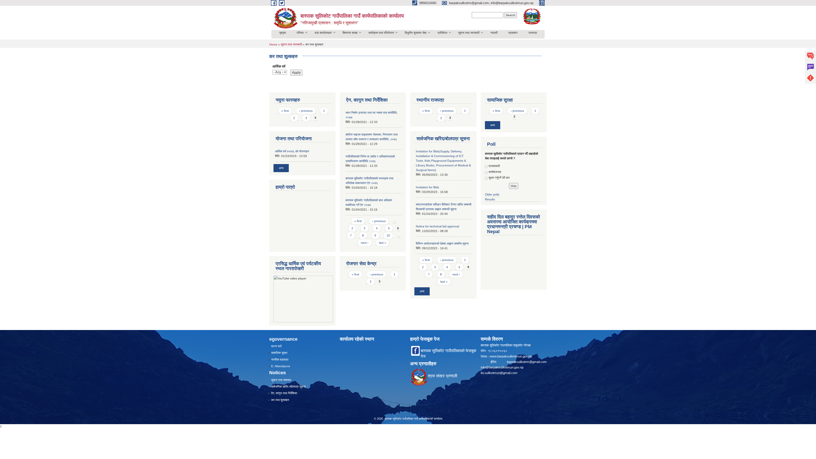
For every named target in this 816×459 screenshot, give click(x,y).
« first (285, 110)
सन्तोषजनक (495, 172)
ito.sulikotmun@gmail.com (499, 373)
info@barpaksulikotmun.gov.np (502, 367)
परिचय (300, 32)
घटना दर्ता (276, 346)
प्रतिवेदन (442, 32)
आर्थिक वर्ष (278, 66)
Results (490, 199)
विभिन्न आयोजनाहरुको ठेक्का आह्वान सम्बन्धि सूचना (442, 243)
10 (388, 235)
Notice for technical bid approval (437, 226)
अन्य (281, 168)
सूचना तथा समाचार (281, 380)
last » (382, 242)
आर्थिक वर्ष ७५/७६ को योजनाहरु (292, 151)
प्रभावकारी (494, 166)
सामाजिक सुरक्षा (279, 352)
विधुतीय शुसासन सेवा (415, 32)
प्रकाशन (512, 32)
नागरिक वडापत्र (279, 359)
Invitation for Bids (427, 187)
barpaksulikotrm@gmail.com (527, 362)
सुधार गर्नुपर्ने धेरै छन (499, 177)
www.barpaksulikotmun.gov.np (511, 356)
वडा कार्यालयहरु (323, 32)
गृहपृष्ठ (282, 32)
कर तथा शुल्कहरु (280, 400)
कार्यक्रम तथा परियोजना (381, 32)
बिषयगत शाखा (350, 32)
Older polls (492, 194)
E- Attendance (280, 366)
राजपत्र (532, 32)
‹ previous (306, 110)
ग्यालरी (493, 32)
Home (273, 44)
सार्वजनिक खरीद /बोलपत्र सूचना (288, 386)
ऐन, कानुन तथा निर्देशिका (284, 393)
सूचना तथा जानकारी (468, 32)
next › (364, 242)
